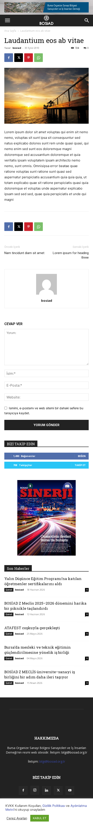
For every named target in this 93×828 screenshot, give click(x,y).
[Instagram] (34, 790)
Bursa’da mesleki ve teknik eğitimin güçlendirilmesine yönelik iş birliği (37, 650)
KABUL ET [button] (39, 818)
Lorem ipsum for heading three (71, 255)
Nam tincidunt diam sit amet (24, 253)
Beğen (82, 456)
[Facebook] (8, 57)
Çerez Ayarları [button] (16, 818)
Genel (9, 589)
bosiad (17, 47)
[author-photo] (46, 294)
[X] (18, 57)
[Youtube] (70, 790)
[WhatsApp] (38, 57)
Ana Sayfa (10, 31)
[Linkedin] (46, 790)
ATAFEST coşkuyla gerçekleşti (32, 627)
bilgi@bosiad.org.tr (52, 761)
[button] (7, 20)
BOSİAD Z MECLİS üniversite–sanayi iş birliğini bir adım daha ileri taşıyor (39, 674)
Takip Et (80, 465)
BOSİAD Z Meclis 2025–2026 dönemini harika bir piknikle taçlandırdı (45, 606)
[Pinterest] (28, 57)
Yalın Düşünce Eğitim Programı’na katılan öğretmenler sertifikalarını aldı (43, 581)
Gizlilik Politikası (53, 806)
